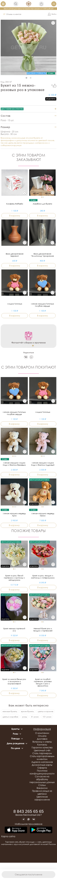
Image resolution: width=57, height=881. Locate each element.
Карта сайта (8, 836)
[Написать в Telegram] (23, 819)
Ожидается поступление (28, 874)
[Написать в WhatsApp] (28, 819)
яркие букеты (27, 711)
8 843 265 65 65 (28, 811)
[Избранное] (53, 23)
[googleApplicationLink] (41, 830)
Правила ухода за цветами (42, 792)
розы (24, 717)
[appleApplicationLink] (16, 830)
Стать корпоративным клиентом (42, 757)
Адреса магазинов (42, 762)
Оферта (42, 767)
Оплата (42, 736)
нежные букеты (9, 711)
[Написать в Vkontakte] (34, 819)
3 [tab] (33, 345)
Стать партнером (42, 753)
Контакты (42, 744)
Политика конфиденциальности (42, 772)
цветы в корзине (45, 711)
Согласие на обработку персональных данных (42, 779)
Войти (54, 14)
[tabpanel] (28, 47)
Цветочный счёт (42, 750)
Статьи (42, 785)
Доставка (42, 738)
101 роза (47, 717)
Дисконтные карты (42, 764)
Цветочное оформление (42, 798)
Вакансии (42, 788)
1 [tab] (26, 78)
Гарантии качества (42, 747)
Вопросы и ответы (42, 741)
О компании (42, 733)
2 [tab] (30, 78)
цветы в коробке (10, 717)
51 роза (35, 717)
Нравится (54, 85)
